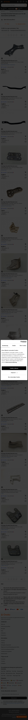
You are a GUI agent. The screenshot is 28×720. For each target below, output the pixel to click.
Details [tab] (14, 345)
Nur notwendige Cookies (14, 377)
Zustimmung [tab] (5, 345)
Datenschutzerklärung (11, 362)
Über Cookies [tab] (23, 345)
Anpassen (13, 372)
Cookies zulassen (14, 368)
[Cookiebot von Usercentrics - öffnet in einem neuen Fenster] (20, 342)
